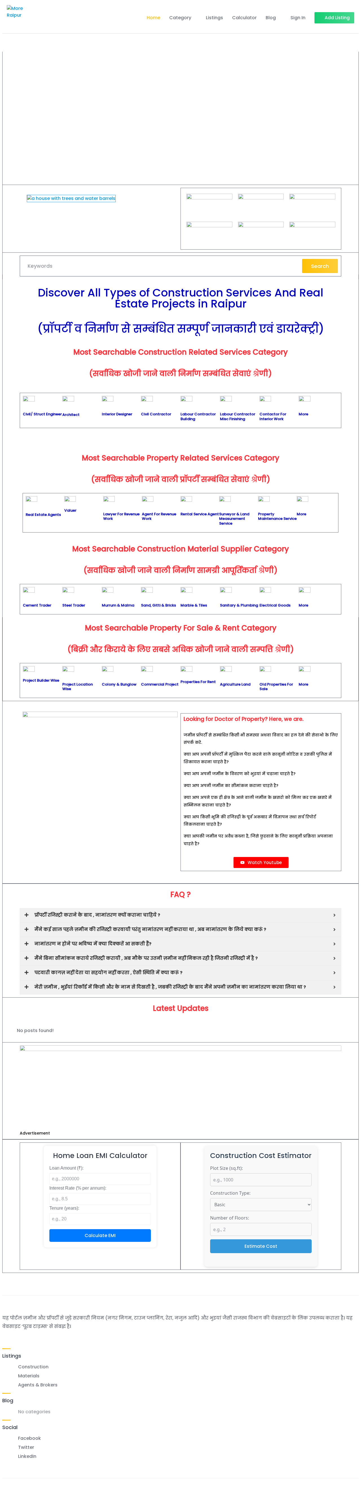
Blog (271, 17)
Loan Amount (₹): (66, 1168)
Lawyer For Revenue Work (121, 516)
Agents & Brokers (38, 1385)
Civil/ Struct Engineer (42, 414)
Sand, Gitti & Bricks (158, 605)
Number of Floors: (229, 1218)
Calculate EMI (100, 1235)
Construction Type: (230, 1193)
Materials (28, 1376)
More (303, 414)
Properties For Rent (198, 681)
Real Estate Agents (43, 514)
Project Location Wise (77, 687)
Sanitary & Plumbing (239, 605)
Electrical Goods (274, 605)
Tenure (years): (64, 1208)
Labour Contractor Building (198, 416)
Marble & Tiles (193, 605)
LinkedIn (27, 1456)
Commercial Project (160, 684)
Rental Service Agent (199, 514)
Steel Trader (73, 605)
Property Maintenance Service (277, 516)
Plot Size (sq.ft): (226, 1168)
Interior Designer (117, 414)
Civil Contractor (156, 414)
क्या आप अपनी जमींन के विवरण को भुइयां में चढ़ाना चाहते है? (240, 774)
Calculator (244, 17)
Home (153, 17)
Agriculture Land (235, 684)
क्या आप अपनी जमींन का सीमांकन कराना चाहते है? (231, 785)
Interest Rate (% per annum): (77, 1188)
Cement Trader (37, 605)
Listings (214, 17)
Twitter (26, 1447)
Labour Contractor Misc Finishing (237, 416)
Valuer (70, 510)
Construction (33, 1367)
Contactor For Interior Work (272, 416)
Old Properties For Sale (276, 687)
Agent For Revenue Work (159, 516)
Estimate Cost (261, 1246)
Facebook (29, 1438)
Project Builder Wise (41, 680)
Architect (71, 414)
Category (180, 17)
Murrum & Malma (118, 605)
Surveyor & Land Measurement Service (234, 518)
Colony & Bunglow (119, 684)
